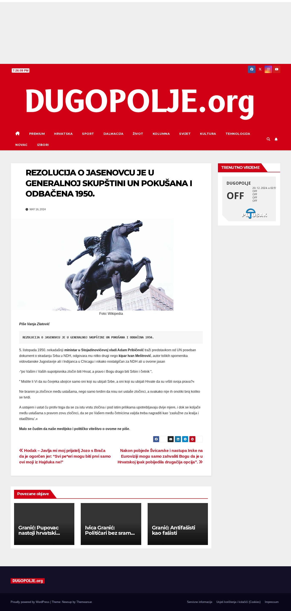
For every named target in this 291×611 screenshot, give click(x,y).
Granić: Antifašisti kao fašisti (173, 530)
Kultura (208, 134)
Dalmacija (114, 134)
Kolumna (161, 134)
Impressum (272, 602)
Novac (21, 145)
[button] (268, 139)
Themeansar (84, 602)
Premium (37, 134)
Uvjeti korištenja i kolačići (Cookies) (238, 602)
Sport (88, 134)
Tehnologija (238, 134)
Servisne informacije (199, 602)
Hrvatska (63, 134)
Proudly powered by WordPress (30, 602)
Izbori (43, 145)
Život (138, 134)
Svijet (185, 134)
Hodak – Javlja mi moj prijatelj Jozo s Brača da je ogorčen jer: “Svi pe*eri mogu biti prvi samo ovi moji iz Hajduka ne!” (65, 456)
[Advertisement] (145, 32)
